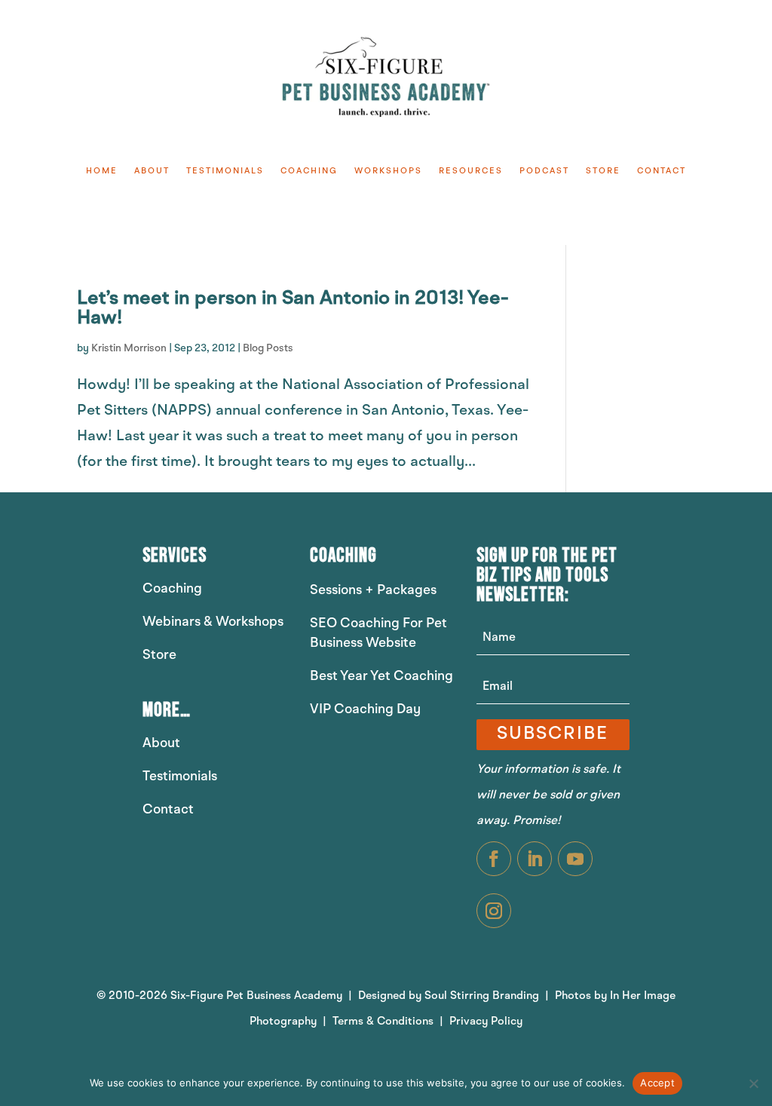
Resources (471, 171)
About (152, 171)
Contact (661, 171)
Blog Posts (268, 348)
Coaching (309, 171)
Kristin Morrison (129, 348)
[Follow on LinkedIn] (534, 858)
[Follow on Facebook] (493, 858)
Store (603, 171)
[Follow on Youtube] (575, 858)
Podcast (544, 171)
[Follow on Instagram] (493, 910)
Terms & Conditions (384, 1022)
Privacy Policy (485, 1022)
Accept (657, 1083)
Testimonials (225, 171)
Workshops (388, 171)
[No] (753, 1083)
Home (102, 171)
